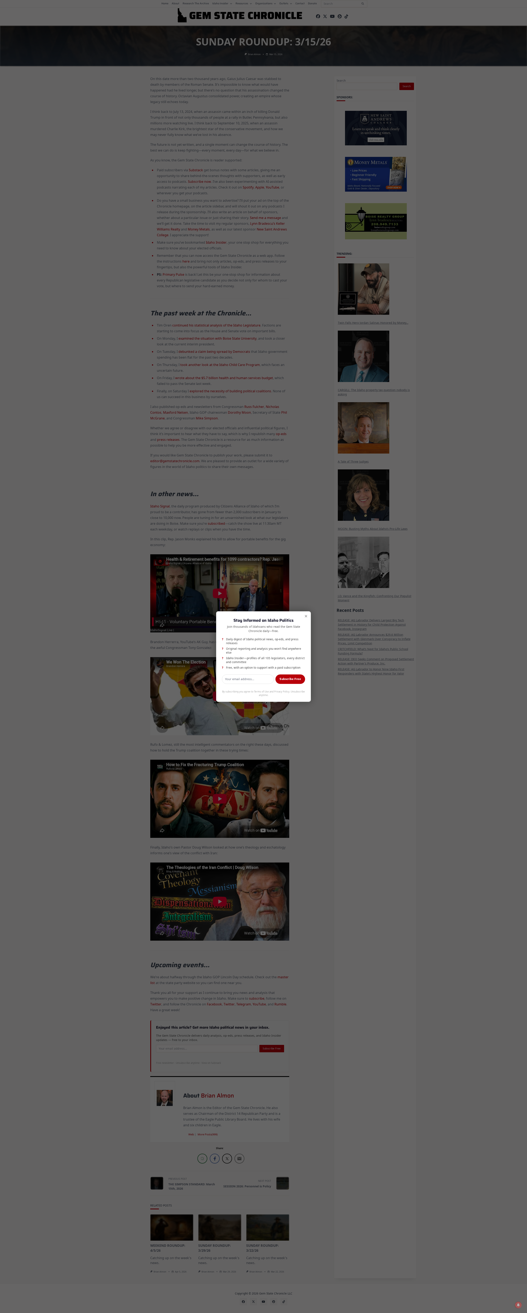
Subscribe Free (290, 679)
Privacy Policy (281, 691)
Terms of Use (261, 691)
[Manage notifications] (518, 1305)
